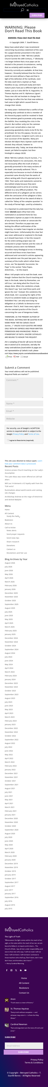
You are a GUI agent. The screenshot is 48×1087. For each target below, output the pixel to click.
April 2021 (9, 803)
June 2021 (9, 796)
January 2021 (10, 815)
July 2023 (8, 702)
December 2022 (11, 728)
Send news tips (13, 538)
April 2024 (9, 668)
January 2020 (10, 860)
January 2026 (10, 589)
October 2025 (10, 600)
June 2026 (9, 570)
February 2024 (11, 675)
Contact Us (24, 992)
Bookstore (9, 520)
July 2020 (8, 837)
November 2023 (11, 687)
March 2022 (10, 762)
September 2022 (11, 739)
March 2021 (10, 807)
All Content (9, 513)
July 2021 (8, 792)
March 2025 (10, 627)
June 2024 (9, 660)
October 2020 (10, 826)
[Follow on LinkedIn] (21, 970)
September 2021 (11, 784)
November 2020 (11, 822)
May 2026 (9, 574)
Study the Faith (13, 516)
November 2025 (11, 597)
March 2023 (10, 717)
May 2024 (9, 664)
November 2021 (11, 777)
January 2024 (10, 679)
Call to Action (10, 527)
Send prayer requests (15, 534)
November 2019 (11, 867)
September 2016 (11, 897)
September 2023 (11, 694)
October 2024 (10, 645)
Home (7, 509)
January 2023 (10, 724)
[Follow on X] (16, 970)
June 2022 (9, 751)
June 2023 (9, 705)
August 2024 (10, 653)
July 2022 (8, 747)
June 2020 (9, 841)
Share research (13, 542)
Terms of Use (33, 434)
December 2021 (11, 773)
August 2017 (10, 886)
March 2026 (10, 582)
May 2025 (9, 619)
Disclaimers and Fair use (17, 553)
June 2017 (9, 890)
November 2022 (11, 732)
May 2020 (9, 845)
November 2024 (11, 642)
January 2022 (10, 769)
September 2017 (11, 882)
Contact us (11, 549)
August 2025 (10, 608)
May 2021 (9, 799)
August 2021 (10, 788)
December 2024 (11, 638)
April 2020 (9, 848)
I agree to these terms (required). (21, 440)
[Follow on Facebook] (6, 970)
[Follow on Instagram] (11, 970)
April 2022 (9, 758)
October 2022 (10, 736)
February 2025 (11, 630)
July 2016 (8, 901)
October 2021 (10, 781)
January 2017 (10, 893)
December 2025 (11, 593)
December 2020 (11, 818)
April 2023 (9, 713)
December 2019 (11, 863)
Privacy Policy (18, 434)
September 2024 (11, 649)
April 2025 (9, 623)
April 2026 (9, 578)
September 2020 (11, 830)
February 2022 (11, 766)
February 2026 (11, 585)
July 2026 (8, 567)
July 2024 (8, 657)
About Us (8, 524)
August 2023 (10, 698)
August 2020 (10, 833)
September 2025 (11, 604)
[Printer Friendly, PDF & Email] (17, 356)
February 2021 (11, 811)
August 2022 (10, 743)
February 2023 (11, 721)
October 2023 (10, 690)
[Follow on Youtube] (25, 970)
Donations (11, 545)
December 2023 (11, 683)
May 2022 (9, 754)
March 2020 (10, 852)
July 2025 (8, 612)
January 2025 (10, 634)
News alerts (11, 530)
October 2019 (10, 871)
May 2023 (9, 709)
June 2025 (9, 615)
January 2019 (10, 875)
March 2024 (10, 672)
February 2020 (11, 856)
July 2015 (8, 908)
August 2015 (10, 905)
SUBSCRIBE (37, 15)
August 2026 (10, 563)
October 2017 (10, 878)
